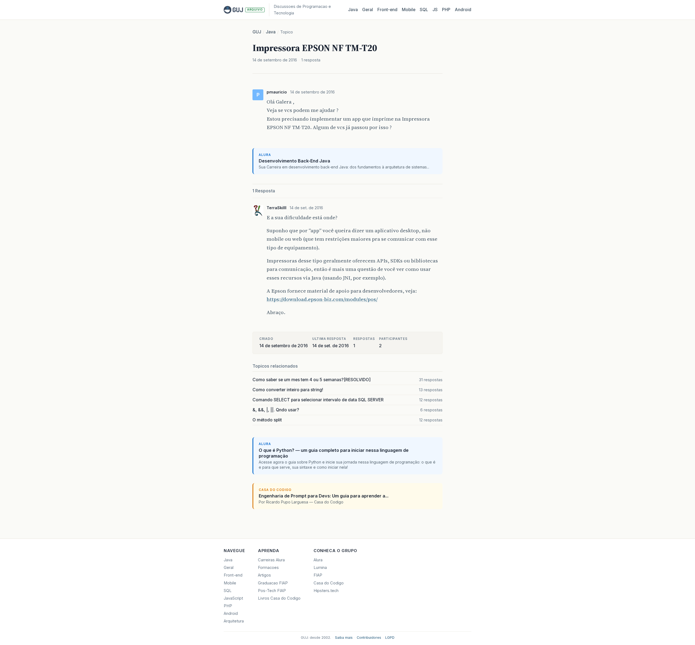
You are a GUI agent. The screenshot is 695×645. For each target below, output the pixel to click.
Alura (318, 560)
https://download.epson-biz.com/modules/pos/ (322, 299)
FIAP (318, 575)
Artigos (264, 575)
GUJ (256, 32)
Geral (367, 9)
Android (463, 9)
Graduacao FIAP (273, 583)
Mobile (408, 9)
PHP (446, 9)
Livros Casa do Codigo (279, 598)
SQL (424, 9)
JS (435, 9)
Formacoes (268, 567)
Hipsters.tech (326, 590)
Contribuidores (369, 637)
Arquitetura (234, 621)
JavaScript (233, 598)
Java (353, 9)
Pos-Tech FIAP (272, 590)
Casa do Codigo (329, 583)
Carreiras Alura (271, 560)
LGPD (389, 637)
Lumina (320, 567)
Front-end (233, 575)
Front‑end (387, 9)
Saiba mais (344, 637)
